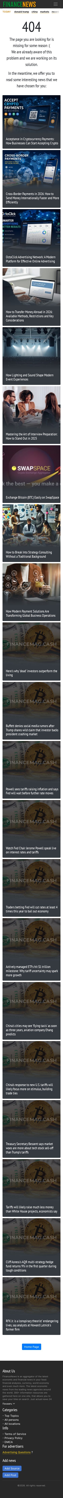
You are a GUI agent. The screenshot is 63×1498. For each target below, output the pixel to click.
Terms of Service (15, 1434)
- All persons (11, 1419)
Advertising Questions (17, 1452)
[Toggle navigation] (55, 4)
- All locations (11, 1423)
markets (44, 11)
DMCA (9, 1442)
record (55, 11)
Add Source (12, 1468)
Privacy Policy (14, 1438)
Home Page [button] (31, 1346)
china (35, 11)
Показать (7, 1403)
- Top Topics (11, 1415)
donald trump (21, 11)
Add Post (10, 1475)
